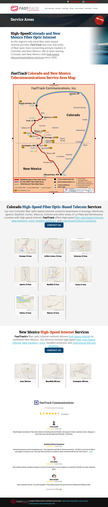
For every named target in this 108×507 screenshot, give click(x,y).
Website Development (45, 503)
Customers (65, 8)
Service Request (90, 2)
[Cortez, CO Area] (80, 281)
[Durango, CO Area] (25, 253)
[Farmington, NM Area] (80, 378)
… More (90, 451)
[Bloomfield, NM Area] (53, 378)
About (71, 8)
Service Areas (79, 8)
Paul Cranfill (54, 426)
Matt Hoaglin (54, 479)
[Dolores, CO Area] (25, 310)
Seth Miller (54, 462)
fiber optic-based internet (89, 217)
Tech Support (74, 2)
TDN (53, 503)
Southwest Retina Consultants (54, 444)
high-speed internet (79, 336)
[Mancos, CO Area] (53, 310)
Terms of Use (66, 501)
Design (81, 501)
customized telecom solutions (79, 220)
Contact (95, 8)
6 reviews (64, 414)
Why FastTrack (49, 8)
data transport (19, 220)
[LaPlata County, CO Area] (53, 253)
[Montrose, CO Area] (80, 253)
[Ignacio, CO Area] (25, 281)
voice (32, 220)
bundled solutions (46, 220)
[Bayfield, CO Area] (53, 281)
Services (57, 8)
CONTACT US (54, 225)
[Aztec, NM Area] (25, 378)
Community (87, 8)
